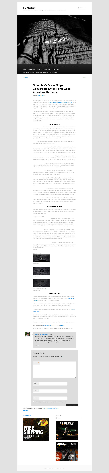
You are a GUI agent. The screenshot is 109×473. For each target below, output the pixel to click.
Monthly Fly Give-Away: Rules (43, 69)
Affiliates (36, 66)
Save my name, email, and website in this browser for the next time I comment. (50, 402)
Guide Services (31, 69)
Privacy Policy (56, 69)
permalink (62, 325)
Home (24, 66)
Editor (24, 69)
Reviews (47, 325)
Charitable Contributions (46, 66)
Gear (44, 325)
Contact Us (55, 66)
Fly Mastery (29, 7)
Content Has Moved (64, 66)
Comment (36, 363)
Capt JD (52, 325)
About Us (30, 66)
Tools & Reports (53, 72)
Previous (25, 77)
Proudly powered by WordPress (58, 468)
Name (36, 383)
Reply (37, 345)
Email (36, 390)
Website (35, 398)
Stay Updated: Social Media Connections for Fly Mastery (35, 72)
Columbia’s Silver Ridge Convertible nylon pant (61, 102)
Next (84, 77)
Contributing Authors (75, 66)
